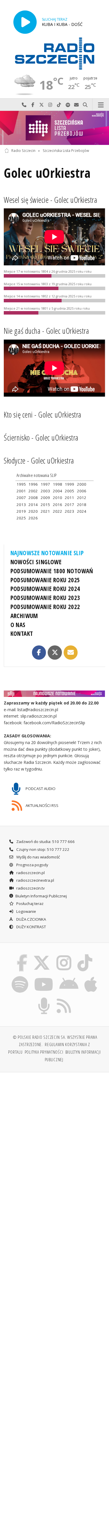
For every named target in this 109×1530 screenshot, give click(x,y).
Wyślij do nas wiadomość (76, 105)
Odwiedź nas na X (41, 105)
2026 (33, 518)
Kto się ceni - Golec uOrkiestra (42, 414)
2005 (69, 491)
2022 (57, 511)
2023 (69, 511)
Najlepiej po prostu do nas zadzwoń (24, 105)
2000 (81, 484)
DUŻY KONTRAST (30, 926)
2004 (57, 491)
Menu (100, 105)
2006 (81, 491)
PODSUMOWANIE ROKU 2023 (45, 598)
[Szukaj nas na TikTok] (85, 955)
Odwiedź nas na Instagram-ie (50, 105)
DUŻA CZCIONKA (30, 919)
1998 (57, 484)
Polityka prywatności (44, 1052)
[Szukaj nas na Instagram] (64, 955)
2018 (81, 504)
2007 (21, 497)
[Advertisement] (54, 1134)
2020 (33, 511)
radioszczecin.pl (30, 872)
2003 (45, 491)
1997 (45, 484)
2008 (33, 497)
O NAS (18, 625)
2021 (45, 511)
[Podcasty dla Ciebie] (43, 998)
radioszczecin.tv (30, 888)
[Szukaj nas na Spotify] (19, 977)
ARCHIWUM (24, 616)
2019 (21, 511)
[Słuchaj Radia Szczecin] (25, 22)
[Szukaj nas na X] (41, 955)
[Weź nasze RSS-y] (64, 998)
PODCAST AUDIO (40, 788)
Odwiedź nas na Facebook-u (32, 105)
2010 (57, 497)
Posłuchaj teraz (29, 903)
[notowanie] (54, 693)
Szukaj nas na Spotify (67, 105)
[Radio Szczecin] (54, 53)
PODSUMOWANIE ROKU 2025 (45, 580)
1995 (21, 484)
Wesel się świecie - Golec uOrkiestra (50, 200)
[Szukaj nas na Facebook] (21, 955)
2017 (69, 504)
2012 (81, 497)
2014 (33, 504)
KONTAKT (21, 633)
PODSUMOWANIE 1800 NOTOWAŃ (51, 571)
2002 (33, 491)
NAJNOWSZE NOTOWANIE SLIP (47, 553)
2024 (81, 511)
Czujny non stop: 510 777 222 (42, 849)
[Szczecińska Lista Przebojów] (54, 128)
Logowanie (25, 911)
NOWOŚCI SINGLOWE (36, 562)
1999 (69, 484)
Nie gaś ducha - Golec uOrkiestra (46, 331)
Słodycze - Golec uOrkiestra (39, 460)
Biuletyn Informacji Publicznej (41, 896)
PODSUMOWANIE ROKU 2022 (45, 607)
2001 (21, 491)
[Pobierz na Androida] (69, 977)
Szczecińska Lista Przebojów (66, 150)
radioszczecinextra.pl (34, 880)
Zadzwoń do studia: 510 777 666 (45, 841)
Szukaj (85, 105)
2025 (21, 518)
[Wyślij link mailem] (71, 652)
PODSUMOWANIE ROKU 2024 (45, 589)
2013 (21, 504)
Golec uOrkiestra (47, 173)
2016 (57, 504)
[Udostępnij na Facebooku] (39, 652)
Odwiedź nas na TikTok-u (59, 105)
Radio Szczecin (23, 150)
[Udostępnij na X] (55, 652)
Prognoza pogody (31, 864)
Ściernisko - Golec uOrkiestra (41, 437)
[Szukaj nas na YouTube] (43, 977)
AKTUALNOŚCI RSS (41, 805)
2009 (45, 497)
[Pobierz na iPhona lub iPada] (91, 977)
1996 (33, 484)
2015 (45, 504)
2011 (69, 497)
